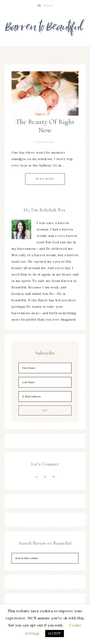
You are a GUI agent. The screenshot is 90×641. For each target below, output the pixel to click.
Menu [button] (48, 5)
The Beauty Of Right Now (45, 126)
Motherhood (44, 142)
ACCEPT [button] (54, 633)
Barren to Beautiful (45, 25)
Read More (45, 178)
